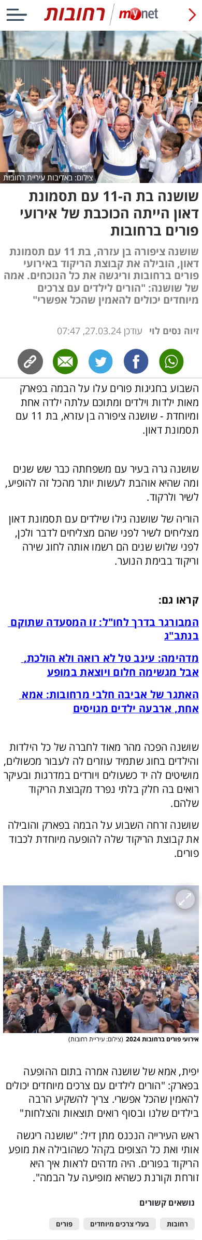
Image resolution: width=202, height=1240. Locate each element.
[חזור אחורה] (192, 14)
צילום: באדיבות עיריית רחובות (48, 177)
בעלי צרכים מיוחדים (119, 1224)
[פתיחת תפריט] (16, 14)
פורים (64, 1224)
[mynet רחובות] (101, 23)
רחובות (177, 1224)
